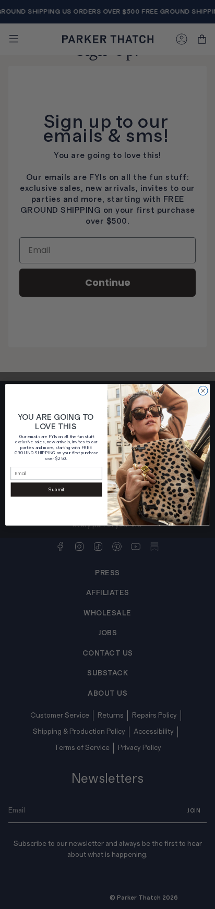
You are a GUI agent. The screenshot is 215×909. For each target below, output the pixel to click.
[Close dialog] (203, 390)
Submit (56, 490)
